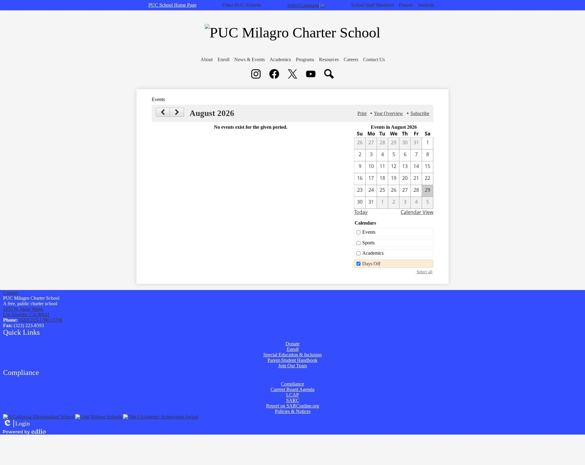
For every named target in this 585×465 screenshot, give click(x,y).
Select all (424, 271)
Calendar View (417, 212)
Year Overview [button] (388, 113)
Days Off (371, 263)
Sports (368, 242)
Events (368, 232)
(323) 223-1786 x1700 (40, 320)
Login (16, 423)
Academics (373, 253)
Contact (10, 292)
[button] (206, 59)
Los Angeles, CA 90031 (26, 311)
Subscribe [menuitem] (419, 113)
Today (360, 212)
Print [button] (362, 113)
